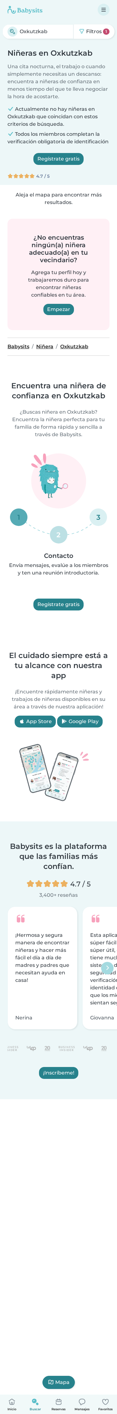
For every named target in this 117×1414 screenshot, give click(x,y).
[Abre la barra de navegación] (104, 10)
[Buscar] (12, 32)
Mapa (62, 1382)
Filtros (96, 31)
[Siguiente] (107, 968)
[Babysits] (24, 10)
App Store (38, 721)
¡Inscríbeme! (58, 1073)
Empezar (58, 309)
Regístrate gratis (58, 159)
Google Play (83, 721)
